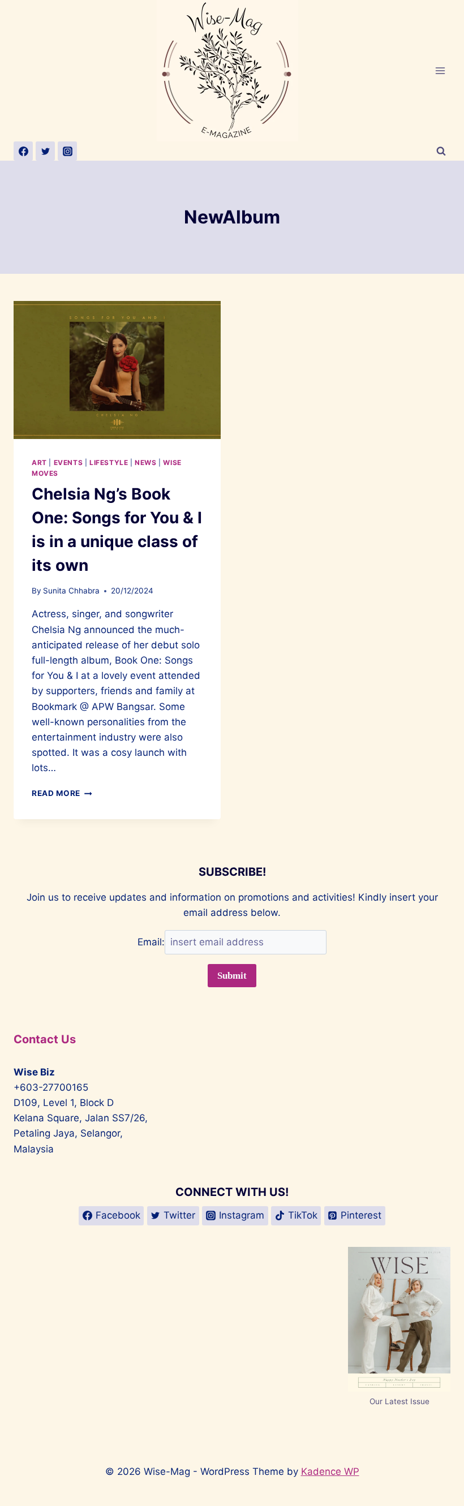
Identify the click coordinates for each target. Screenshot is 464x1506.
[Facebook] (23, 151)
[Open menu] (439, 70)
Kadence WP (330, 1471)
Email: (151, 942)
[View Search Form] (440, 151)
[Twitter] (45, 151)
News (145, 462)
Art (39, 462)
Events (68, 462)
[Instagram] (67, 151)
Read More (62, 793)
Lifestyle (108, 462)
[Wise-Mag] (232, 70)
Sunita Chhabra (71, 590)
